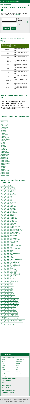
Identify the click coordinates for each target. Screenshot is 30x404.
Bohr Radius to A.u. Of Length (9, 281)
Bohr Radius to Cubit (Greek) (9, 305)
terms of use (9, 399)
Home (1, 4)
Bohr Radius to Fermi (6, 284)
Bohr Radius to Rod (6, 251)
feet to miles (4, 155)
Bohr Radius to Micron (7, 215)
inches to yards (4, 170)
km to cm (3, 148)
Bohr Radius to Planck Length (9, 314)
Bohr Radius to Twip (6, 290)
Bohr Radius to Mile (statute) (8, 238)
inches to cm (4, 121)
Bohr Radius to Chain (6, 247)
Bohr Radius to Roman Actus (9, 299)
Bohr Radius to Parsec (7, 224)
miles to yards (4, 175)
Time (17, 367)
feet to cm (3, 133)
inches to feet (4, 134)
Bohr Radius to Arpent (7, 286)
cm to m (2, 143)
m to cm (2, 145)
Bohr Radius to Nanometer (8, 195)
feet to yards (4, 160)
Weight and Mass (20, 359)
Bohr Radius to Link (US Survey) (10, 265)
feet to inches (4, 136)
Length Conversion (7, 4)
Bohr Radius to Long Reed (8, 307)
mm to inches (4, 123)
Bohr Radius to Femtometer (8, 218)
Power (17, 365)
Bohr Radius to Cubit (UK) (8, 266)
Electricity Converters (8, 387)
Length (3, 359)
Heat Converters (6, 380)
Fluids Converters (7, 383)
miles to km (3, 130)
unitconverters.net (19, 401)
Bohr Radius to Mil (5, 277)
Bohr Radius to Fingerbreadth (9, 313)
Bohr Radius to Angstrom (7, 280)
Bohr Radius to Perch (6, 254)
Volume (3, 361)
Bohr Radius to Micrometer (8, 193)
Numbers (18, 371)
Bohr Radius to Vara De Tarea (9, 301)
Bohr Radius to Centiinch (7, 295)
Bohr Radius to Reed (6, 308)
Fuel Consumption (6, 371)
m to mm (3, 166)
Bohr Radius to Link (6, 263)
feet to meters (4, 127)
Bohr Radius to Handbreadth (8, 311)
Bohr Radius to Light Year (8, 202)
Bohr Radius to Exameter (7, 205)
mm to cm (3, 140)
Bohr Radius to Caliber (7, 293)
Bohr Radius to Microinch (7, 278)
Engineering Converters (9, 378)
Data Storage (5, 373)
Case (17, 376)
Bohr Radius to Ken (6, 296)
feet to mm (3, 151)
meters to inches (5, 163)
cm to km (3, 146)
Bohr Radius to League (7, 227)
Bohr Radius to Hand (6, 268)
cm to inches (4, 120)
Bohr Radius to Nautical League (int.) (11, 230)
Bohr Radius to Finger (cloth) (9, 271)
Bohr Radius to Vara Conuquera (9, 302)
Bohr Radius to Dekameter (8, 214)
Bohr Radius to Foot (6, 199)
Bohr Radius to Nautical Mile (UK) (10, 233)
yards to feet (4, 158)
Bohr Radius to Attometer (7, 220)
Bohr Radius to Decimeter (8, 189)
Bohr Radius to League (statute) (9, 232)
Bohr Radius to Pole (6, 256)
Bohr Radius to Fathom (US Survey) (11, 259)
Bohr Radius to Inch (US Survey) (10, 274)
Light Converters (6, 385)
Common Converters (8, 357)
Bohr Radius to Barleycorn (8, 275)
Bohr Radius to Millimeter (7, 192)
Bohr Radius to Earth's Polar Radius (11, 320)
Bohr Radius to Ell (5, 260)
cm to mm (3, 142)
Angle (17, 369)
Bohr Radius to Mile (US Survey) (10, 239)
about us (2, 399)
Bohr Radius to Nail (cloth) (8, 272)
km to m (2, 167)
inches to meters (5, 161)
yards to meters (5, 139)
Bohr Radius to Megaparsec (8, 221)
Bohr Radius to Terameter (8, 208)
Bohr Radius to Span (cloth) (8, 269)
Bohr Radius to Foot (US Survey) (10, 262)
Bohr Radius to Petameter (8, 206)
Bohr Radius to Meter (6, 186)
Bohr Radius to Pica (6, 287)
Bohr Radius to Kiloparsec (8, 223)
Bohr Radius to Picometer (8, 217)
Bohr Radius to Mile (6, 196)
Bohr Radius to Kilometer (7, 187)
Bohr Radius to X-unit (6, 283)
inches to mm (4, 124)
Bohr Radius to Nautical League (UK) (11, 229)
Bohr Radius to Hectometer (8, 212)
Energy (3, 365)
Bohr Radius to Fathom (7, 257)
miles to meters (4, 154)
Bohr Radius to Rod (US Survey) (10, 253)
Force (3, 367)
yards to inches (4, 172)
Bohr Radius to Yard (6, 198)
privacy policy (18, 399)
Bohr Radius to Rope (6, 250)
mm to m (3, 164)
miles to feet (4, 157)
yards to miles (4, 173)
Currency (4, 376)
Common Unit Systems (8, 395)
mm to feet (3, 149)
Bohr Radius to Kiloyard (7, 242)
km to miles (3, 129)
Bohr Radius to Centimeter (8, 190)
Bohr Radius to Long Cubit (8, 310)
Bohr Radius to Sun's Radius (9, 325)
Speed (3, 369)
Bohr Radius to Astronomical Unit (10, 226)
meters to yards (5, 137)
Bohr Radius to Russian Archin (9, 298)
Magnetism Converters (8, 390)
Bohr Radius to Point (6, 289)
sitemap (25, 399)
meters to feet (4, 126)
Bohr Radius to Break (6, 203)
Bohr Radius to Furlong (7, 244)
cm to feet (3, 132)
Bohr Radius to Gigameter (8, 209)
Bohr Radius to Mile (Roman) (9, 241)
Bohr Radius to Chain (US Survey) (10, 248)
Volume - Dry (19, 373)
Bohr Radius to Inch (6, 201)
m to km (2, 169)
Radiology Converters (8, 392)
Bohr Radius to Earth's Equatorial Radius (12, 319)
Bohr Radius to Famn (6, 292)
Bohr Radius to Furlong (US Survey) (11, 245)
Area (3, 363)
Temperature (19, 361)
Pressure (18, 363)
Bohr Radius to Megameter (8, 211)
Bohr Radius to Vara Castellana (9, 304)
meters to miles (4, 152)
